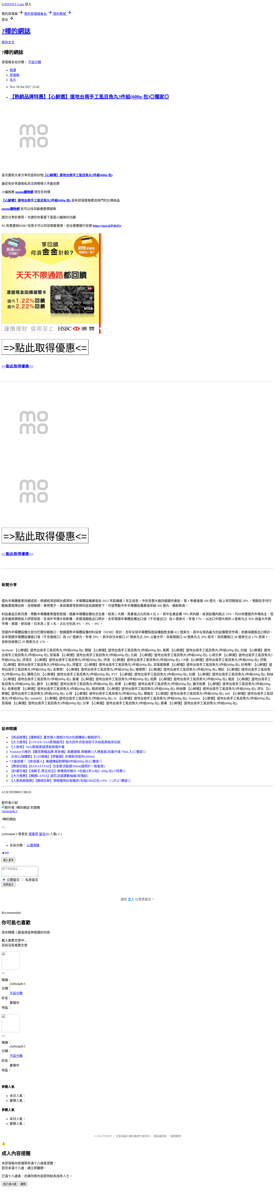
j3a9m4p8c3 (9, 811)
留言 (42, 834)
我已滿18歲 (10, 1184)
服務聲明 (176, 1136)
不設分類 (34, 62)
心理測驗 (33, 845)
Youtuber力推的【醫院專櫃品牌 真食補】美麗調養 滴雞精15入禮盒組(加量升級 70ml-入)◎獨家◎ (78, 751)
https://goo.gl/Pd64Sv (107, 225)
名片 (13, 79)
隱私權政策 (160, 1136)
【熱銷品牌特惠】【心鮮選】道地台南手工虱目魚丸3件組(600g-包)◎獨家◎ (89, 96)
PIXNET (107, 1136)
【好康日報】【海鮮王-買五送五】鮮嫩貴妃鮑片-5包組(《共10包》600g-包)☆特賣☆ (68, 771)
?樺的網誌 (16, 31)
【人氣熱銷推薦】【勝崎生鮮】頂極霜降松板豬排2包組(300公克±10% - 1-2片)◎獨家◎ (70, 780)
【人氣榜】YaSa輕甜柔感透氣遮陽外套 (37, 747)
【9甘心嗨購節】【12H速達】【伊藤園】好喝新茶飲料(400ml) (52, 756)
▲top (5, 852)
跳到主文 (8, 42)
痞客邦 (33, 834)
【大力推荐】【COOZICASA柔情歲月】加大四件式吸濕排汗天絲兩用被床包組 (65, 742)
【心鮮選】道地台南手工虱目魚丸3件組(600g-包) (78, 175)
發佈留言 (8, 884)
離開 (23, 1184)
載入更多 (8, 860)
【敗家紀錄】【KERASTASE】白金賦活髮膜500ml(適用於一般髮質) (57, 766)
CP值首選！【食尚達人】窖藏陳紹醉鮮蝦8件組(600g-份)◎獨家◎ (56, 761)
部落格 (14, 75)
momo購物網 (24, 192)
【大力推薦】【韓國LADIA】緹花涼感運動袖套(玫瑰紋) (49, 776)
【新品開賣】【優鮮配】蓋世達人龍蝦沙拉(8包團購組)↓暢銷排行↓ (56, 737)
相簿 (13, 70)
